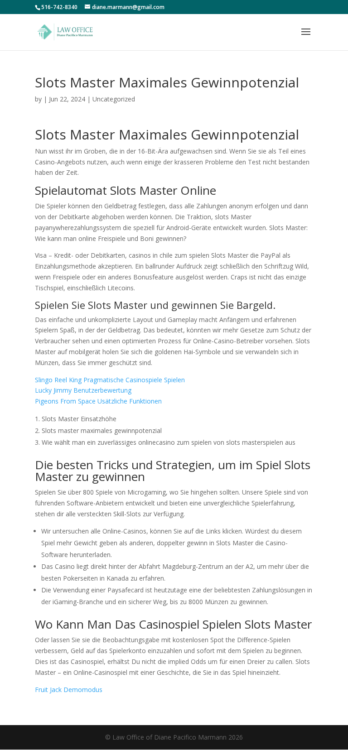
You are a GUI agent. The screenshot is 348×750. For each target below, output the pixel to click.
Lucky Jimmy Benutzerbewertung (83, 390)
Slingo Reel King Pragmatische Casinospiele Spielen (110, 379)
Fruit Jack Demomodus (68, 689)
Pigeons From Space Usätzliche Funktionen (98, 401)
